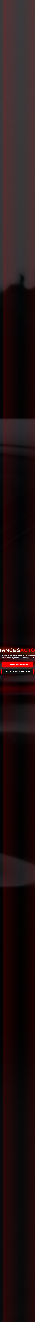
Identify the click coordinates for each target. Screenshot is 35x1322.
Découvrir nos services (17, 671)
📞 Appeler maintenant (17, 664)
